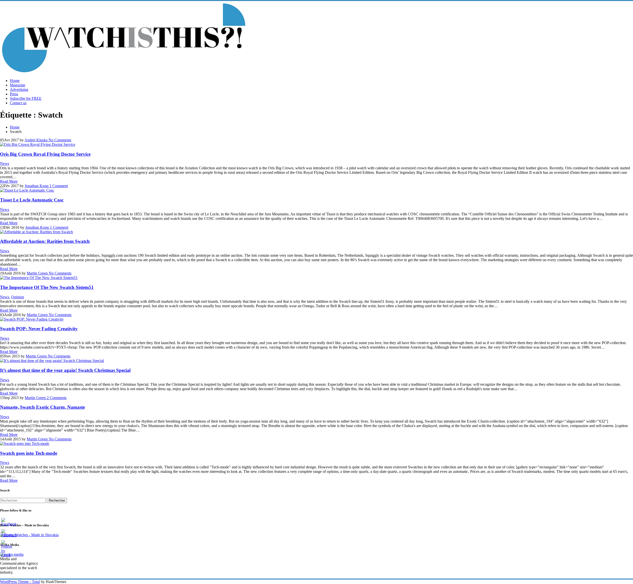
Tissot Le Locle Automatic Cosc (32, 200)
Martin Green (37, 273)
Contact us (18, 103)
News (4, 163)
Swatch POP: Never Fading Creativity (39, 328)
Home (15, 80)
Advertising (19, 89)
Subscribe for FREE (26, 98)
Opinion (17, 297)
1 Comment (58, 186)
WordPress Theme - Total (20, 582)
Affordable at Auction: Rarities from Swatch (45, 241)
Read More (9, 181)
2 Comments (56, 398)
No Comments (59, 140)
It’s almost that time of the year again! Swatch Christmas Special (65, 370)
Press (14, 94)
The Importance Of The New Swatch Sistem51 (47, 287)
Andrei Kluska (35, 140)
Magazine (17, 85)
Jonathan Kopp (36, 186)
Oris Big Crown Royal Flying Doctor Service (45, 154)
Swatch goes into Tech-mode (28, 453)
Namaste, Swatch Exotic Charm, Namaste (42, 407)
